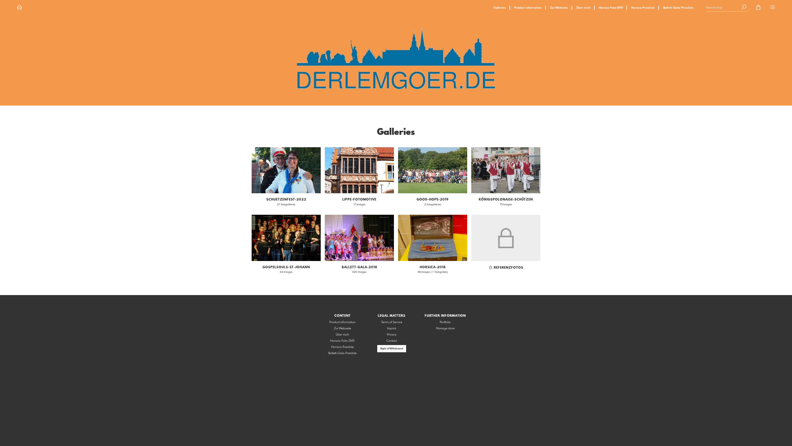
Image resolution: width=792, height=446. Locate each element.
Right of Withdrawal (391, 349)
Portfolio (445, 322)
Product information (528, 7)
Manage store (445, 328)
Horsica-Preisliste (643, 7)
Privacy (391, 334)
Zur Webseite (559, 7)
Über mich (583, 7)
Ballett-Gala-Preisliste (678, 7)
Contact (391, 340)
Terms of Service (391, 322)
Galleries (500, 7)
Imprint (391, 328)
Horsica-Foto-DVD (611, 7)
